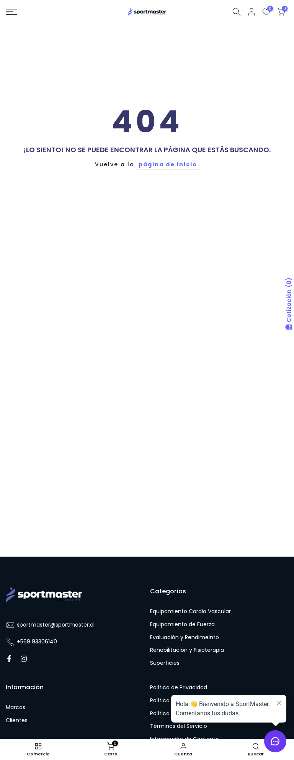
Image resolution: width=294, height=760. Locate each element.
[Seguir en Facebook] (9, 658)
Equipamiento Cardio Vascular (190, 611)
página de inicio (168, 164)
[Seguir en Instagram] (23, 658)
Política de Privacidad (178, 687)
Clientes (17, 720)
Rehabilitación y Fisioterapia (187, 650)
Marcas (15, 707)
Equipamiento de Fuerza (182, 624)
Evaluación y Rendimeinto (184, 637)
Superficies (165, 663)
